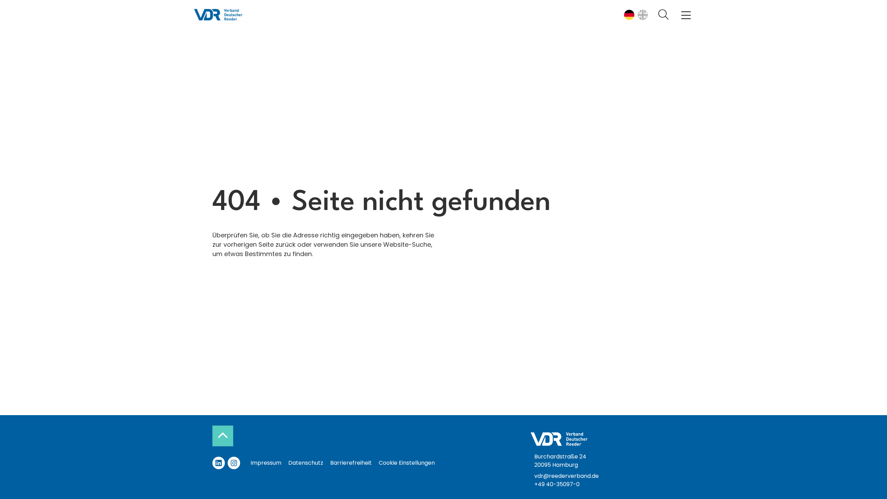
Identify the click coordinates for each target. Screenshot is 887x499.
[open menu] (686, 15)
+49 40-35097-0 (557, 484)
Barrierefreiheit (351, 463)
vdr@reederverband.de (566, 476)
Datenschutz (305, 463)
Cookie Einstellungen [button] (407, 463)
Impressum (266, 463)
